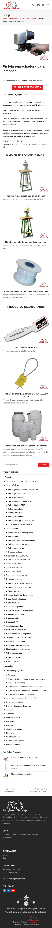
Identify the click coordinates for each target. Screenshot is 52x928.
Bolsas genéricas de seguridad (20, 583)
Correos (9, 725)
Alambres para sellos (14, 626)
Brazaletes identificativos (16, 599)
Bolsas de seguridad (14, 579)
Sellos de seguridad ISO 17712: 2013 (21, 481)
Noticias (6, 855)
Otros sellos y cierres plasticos (20, 524)
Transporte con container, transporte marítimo (26, 687)
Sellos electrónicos (13, 564)
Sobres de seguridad (14, 607)
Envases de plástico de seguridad (19, 595)
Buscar (43, 465)
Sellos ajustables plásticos (18, 493)
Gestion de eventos (14, 729)
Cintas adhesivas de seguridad (18, 634)
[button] (48, 5)
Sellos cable (13, 537)
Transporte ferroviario (16, 683)
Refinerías (10, 733)
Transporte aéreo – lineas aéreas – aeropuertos (26, 679)
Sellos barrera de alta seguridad (20, 533)
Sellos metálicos (12, 528)
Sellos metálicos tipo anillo (18, 544)
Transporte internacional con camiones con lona (27, 690)
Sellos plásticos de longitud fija (20, 501)
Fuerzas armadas (13, 737)
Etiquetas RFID (12, 622)
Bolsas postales (14, 657)
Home (5, 19)
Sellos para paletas (15, 509)
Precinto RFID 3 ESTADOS (17, 556)
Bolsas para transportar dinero (20, 587)
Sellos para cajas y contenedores (21, 520)
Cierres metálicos (15, 552)
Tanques (11, 675)
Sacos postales (14, 591)
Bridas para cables (13, 571)
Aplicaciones (9, 666)
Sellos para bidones (16, 517)
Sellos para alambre (14, 567)
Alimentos (10, 714)
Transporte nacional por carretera (21, 694)
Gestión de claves (13, 745)
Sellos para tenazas (16, 548)
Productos (13, 19)
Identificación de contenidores (18, 649)
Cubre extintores (12, 661)
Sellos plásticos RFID (16, 505)
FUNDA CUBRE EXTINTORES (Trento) (34, 790)
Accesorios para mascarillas (17, 645)
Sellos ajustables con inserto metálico (23, 490)
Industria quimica (13, 717)
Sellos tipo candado (15, 497)
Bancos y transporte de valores (18, 706)
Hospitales (10, 721)
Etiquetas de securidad (15, 614)
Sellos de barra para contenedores (21, 540)
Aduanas (9, 710)
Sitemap (16, 922)
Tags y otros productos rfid (16, 575)
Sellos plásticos (12, 485)
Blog (4, 858)
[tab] (8, 94)
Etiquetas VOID (12, 618)
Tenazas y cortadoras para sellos (19, 637)
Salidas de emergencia (15, 741)
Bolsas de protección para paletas (19, 610)
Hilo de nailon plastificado (9, 790)
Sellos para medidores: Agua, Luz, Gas (21, 698)
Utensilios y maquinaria (28, 19)
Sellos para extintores (14, 702)
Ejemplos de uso (21, 94)
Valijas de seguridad (14, 653)
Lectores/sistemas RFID (16, 630)
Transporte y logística (14, 671)
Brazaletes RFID (12, 603)
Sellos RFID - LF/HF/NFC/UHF (18, 560)
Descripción (8, 94)
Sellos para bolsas (15, 513)
